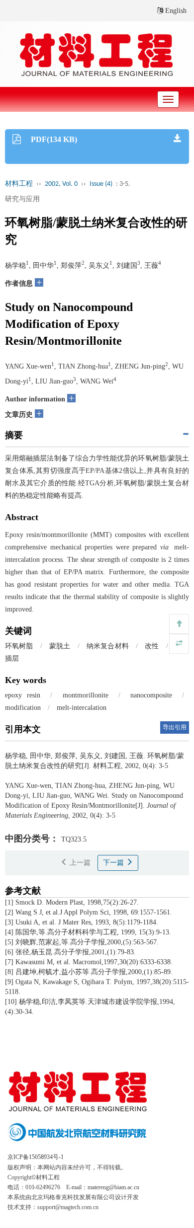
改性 (152, 646)
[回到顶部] (179, 624)
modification (23, 707)
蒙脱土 (60, 646)
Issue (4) (101, 184)
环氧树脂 (19, 646)
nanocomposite (151, 695)
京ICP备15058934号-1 (35, 1156)
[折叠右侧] (179, 644)
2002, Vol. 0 (61, 184)
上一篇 (79, 862)
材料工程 (19, 184)
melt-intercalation (81, 707)
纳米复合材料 (108, 646)
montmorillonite (85, 695)
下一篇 (114, 862)
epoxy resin (22, 695)
